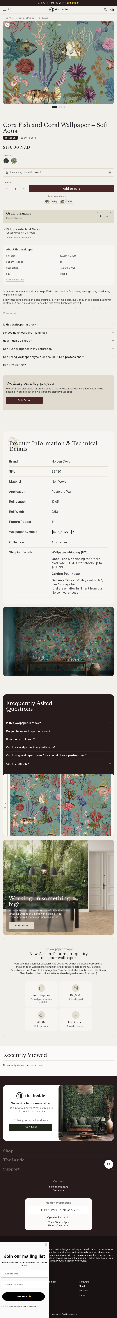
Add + (104, 216)
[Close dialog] (46, 1244)
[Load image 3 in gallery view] (61, 107)
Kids (43, 1295)
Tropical (83, 1290)
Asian (44, 1290)
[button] (4, 9)
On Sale (45, 1286)
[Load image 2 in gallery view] (59, 107)
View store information (18, 237)
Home (5, 18)
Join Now (31, 1127)
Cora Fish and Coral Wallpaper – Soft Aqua (29, 18)
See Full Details (15, 279)
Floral (82, 1286)
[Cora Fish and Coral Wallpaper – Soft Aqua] (13, 160)
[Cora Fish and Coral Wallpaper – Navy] (6, 160)
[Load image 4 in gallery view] (64, 107)
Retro (82, 1295)
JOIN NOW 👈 (23, 1296)
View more (9, 313)
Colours (7, 155)
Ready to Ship (48, 1281)
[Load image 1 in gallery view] (55, 107)
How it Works (14, 218)
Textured (84, 1281)
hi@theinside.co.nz (58, 1186)
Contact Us (58, 1190)
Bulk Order (24, 400)
